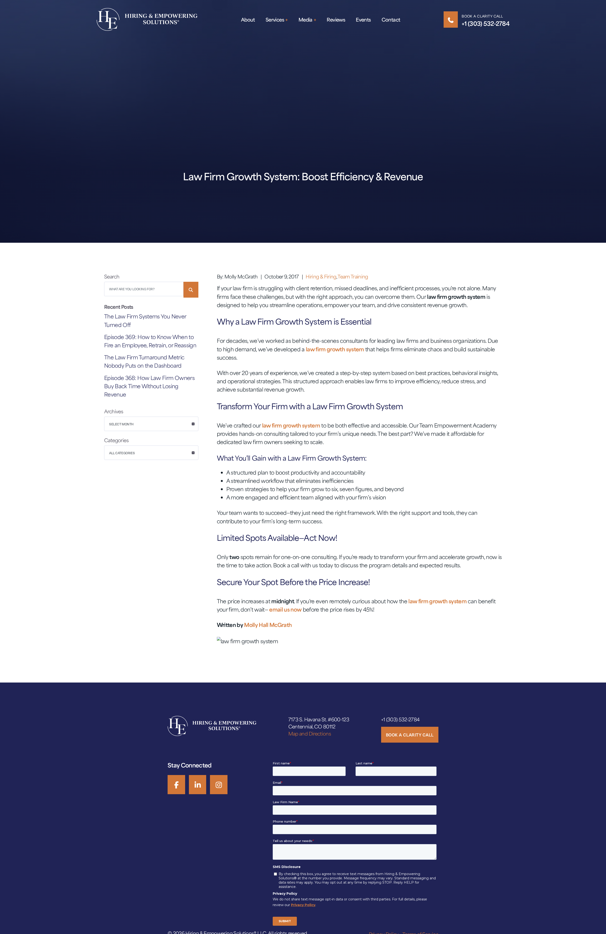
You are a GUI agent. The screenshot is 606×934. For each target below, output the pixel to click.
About (248, 19)
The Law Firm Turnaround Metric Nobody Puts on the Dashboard (144, 361)
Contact (391, 19)
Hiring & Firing (321, 276)
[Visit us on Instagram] (218, 784)
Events (363, 19)
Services (275, 19)
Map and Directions (309, 733)
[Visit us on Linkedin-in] (197, 784)
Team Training (353, 276)
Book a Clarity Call (482, 16)
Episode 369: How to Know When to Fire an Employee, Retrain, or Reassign (150, 340)
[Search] (190, 290)
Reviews (336, 19)
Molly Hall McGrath (268, 624)
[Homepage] (147, 19)
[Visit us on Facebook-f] (176, 784)
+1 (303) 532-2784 (485, 23)
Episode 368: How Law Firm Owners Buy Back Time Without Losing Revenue (149, 386)
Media (305, 19)
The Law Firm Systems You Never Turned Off (145, 320)
